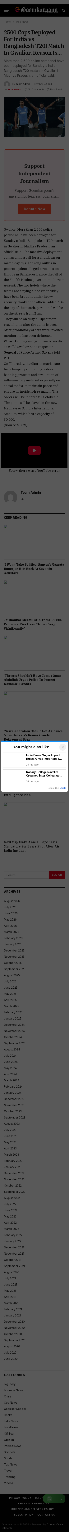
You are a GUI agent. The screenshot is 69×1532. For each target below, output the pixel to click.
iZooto (63, 788)
